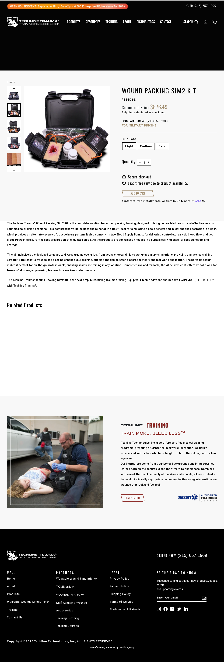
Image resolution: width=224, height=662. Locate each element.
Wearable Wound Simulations (76, 578)
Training (112, 22)
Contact (165, 22)
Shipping (127, 112)
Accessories (64, 610)
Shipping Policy (120, 594)
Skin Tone (129, 139)
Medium (146, 146)
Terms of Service (122, 601)
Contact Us (15, 617)
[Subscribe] (204, 598)
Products (73, 22)
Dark (162, 146)
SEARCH (192, 21)
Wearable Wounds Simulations (28, 601)
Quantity (128, 161)
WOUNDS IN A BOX (70, 594)
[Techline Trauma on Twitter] (179, 609)
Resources (93, 22)
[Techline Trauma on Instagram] (159, 609)
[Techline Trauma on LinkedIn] (186, 609)
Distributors (145, 22)
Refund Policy (119, 586)
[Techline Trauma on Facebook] (165, 609)
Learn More (133, 498)
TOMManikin (65, 586)
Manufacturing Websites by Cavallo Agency (112, 647)
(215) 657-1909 (205, 6)
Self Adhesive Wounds (71, 602)
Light (129, 146)
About (127, 22)
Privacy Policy (120, 578)
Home (11, 82)
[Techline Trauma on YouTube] (172, 609)
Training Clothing (67, 618)
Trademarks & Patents (125, 609)
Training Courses (67, 626)
